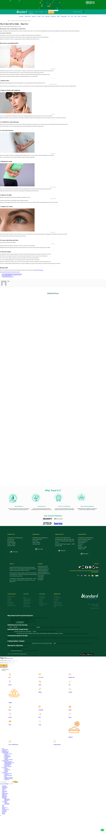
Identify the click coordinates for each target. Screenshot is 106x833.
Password (2, 662)
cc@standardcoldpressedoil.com (92, 601)
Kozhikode (49, 633)
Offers (3, 748)
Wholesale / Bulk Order (8, 777)
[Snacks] (10, 714)
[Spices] (10, 721)
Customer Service (5, 760)
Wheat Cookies (6, 803)
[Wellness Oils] (70, 674)
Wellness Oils (71, 677)
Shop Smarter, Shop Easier (15, 645)
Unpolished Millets (5, 793)
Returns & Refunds (7, 764)
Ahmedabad (30, 633)
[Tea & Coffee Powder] (10, 741)
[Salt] (70, 681)
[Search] (51, 12)
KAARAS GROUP (16, 653)
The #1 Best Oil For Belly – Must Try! (24, 20)
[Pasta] (10, 706)
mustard (47, 234)
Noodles (70, 692)
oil (42, 155)
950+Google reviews (20, 621)
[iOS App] (19, 1)
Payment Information (8, 761)
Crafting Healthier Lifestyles (16, 641)
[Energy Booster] (55, 741)
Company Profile (5, 752)
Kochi (53, 633)
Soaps (40, 724)
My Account (4, 767)
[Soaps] (40, 721)
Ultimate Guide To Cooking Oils (8, 276)
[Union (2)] (93, 2)
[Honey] (10, 681)
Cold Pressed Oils (14, 20)
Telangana (34, 631)
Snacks (10, 717)
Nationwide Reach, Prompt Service (17, 629)
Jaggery (50, 643)
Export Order (6, 779)
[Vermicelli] (40, 706)
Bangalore (38, 627)
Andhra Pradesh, (28, 631)
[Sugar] (40, 681)
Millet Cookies (6, 798)
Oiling (1, 30)
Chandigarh (37, 633)
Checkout (6, 771)
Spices (10, 724)
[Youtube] (83, 567)
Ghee (39, 643)
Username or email (3, 660)
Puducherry (56, 633)
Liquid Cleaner (4, 811)
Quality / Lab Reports (8, 775)
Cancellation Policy (7, 763)
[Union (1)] (90, 2)
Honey (42, 643)
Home (9, 20)
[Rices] (40, 714)
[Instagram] (90, 567)
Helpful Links (4, 772)
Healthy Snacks (4, 801)
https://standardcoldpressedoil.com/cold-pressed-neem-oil (12, 273)
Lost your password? (3, 667)
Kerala (24, 631)
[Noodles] (70, 689)
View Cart (6, 770)
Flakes (70, 709)
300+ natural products (19, 622)
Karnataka (20, 631)
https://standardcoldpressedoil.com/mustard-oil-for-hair (11, 274)
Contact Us (6, 754)
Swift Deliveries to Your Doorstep (17, 625)
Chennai (10, 627)
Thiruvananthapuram (43, 633)
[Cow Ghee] (40, 674)
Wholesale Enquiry (5, 751)
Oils (36, 124)
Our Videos (6, 757)
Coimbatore (61, 633)
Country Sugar (46, 643)
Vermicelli (41, 709)
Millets (55, 643)
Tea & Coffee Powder (13, 744)
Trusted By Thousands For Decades (17, 636)
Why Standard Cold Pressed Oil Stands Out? (20, 615)
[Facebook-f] (86, 567)
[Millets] (40, 689)
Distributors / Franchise (8, 778)
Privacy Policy (6, 765)
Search (16, 782)
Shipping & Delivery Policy (9, 762)
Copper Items (4, 810)
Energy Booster (57, 744)
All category (4, 785)
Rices (40, 717)
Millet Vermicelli (5, 796)
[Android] (10, 1)
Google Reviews (7, 755)
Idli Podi (70, 737)
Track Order (4, 750)
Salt (69, 684)
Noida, (34, 633)
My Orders (6, 768)
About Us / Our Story (8, 753)
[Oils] (10, 674)
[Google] (79, 567)
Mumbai (20, 633)
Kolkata (26, 633)
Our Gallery (6, 774)
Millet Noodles (4, 794)
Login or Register (5, 749)
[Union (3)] (87, 2)
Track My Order (7, 769)
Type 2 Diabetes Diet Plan (6, 275)
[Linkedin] (97, 567)
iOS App (20, 2)
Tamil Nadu (16, 631)
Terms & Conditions (7, 766)
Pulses (70, 717)
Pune (23, 633)
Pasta (10, 709)
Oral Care (3, 813)
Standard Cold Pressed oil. (38, 270)
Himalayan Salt (4, 791)
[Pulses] (70, 714)
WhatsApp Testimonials (8, 759)
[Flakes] (70, 706)
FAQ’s (5, 776)
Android (11, 2)
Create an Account (10, 658)
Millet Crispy (6, 800)
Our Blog (6, 758)
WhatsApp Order (7, 756)
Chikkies (5, 802)
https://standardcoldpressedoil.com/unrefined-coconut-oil (10, 271)
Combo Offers (4, 786)
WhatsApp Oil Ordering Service (16, 650)
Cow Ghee (41, 677)
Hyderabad (15, 627)
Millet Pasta (4, 795)
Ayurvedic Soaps (4, 807)
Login (4, 665)
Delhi (18, 633)
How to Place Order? (8, 773)
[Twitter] (93, 567)
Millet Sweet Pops (7, 799)
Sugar (40, 684)
